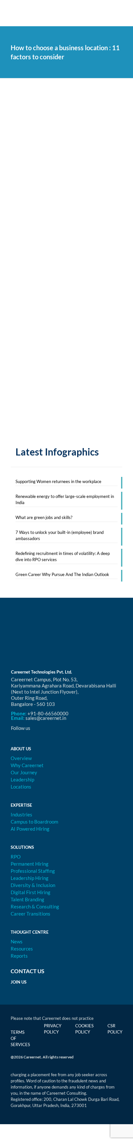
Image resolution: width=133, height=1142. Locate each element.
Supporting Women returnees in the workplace (58, 481)
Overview (21, 758)
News (17, 941)
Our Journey (24, 772)
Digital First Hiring (30, 892)
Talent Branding (27, 899)
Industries (21, 814)
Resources (22, 949)
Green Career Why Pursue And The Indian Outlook (62, 574)
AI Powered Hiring (30, 829)
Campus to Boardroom (34, 822)
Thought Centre (29, 932)
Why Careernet (27, 765)
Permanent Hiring (29, 864)
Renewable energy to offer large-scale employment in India (64, 499)
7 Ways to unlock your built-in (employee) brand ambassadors (59, 535)
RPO (16, 856)
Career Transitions (30, 914)
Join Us (18, 982)
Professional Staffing (33, 871)
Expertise (21, 805)
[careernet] (66, 13)
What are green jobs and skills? (43, 517)
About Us (21, 748)
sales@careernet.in (46, 718)
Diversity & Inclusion (33, 885)
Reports (19, 956)
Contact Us (27, 971)
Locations (21, 787)
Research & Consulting (35, 906)
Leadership (22, 779)
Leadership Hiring (29, 878)
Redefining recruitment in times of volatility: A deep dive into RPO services (62, 556)
